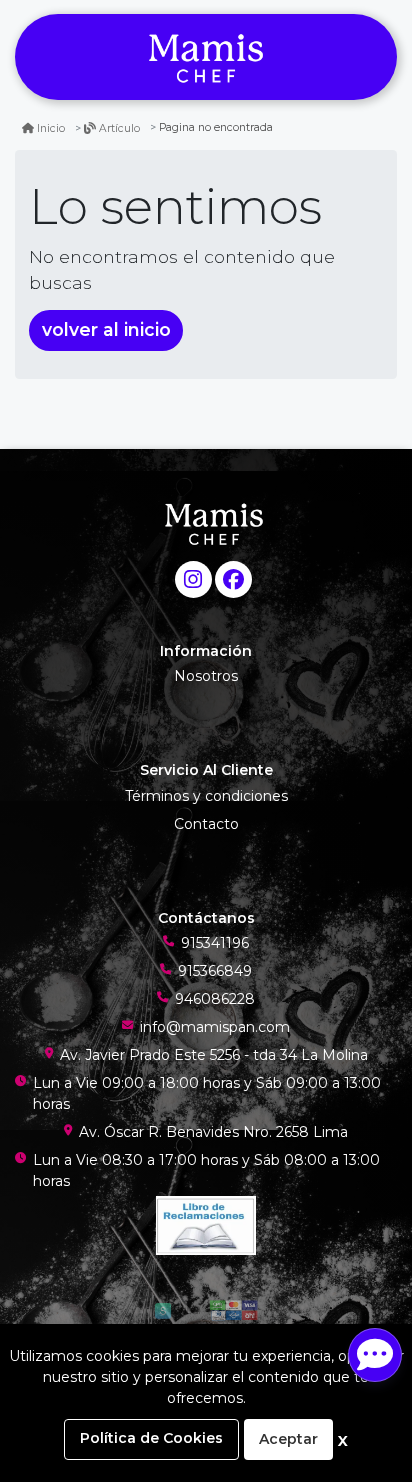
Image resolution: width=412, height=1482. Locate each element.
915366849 (215, 971)
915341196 (215, 943)
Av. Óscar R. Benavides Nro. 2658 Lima (213, 1132)
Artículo (119, 128)
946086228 (215, 999)
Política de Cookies (151, 1438)
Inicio (51, 128)
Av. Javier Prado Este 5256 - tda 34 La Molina (214, 1055)
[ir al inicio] (213, 523)
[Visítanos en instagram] (193, 579)
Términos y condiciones (206, 796)
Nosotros (206, 676)
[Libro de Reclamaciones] (206, 1224)
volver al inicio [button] (106, 329)
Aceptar (288, 1439)
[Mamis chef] (206, 57)
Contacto (206, 824)
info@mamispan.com (215, 1027)
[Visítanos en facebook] (233, 579)
